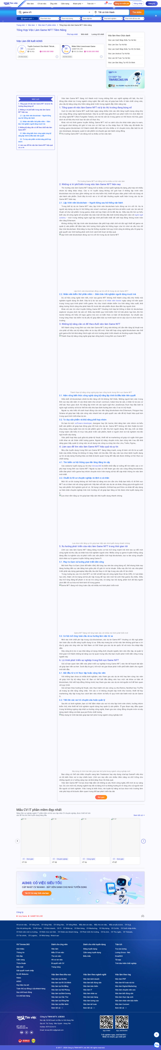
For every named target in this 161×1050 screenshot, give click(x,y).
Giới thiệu (20, 949)
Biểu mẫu (87, 956)
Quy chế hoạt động (24, 992)
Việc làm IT (87, 990)
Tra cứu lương (120, 949)
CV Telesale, (128, 932)
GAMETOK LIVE (77, 49)
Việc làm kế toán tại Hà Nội (119, 58)
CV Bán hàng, (79, 928)
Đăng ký (151, 3)
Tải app (118, 960)
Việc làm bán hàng (90, 997)
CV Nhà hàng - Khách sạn (49, 936)
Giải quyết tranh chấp (25, 970)
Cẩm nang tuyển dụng (92, 952)
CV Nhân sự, (68, 928)
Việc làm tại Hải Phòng (60, 990)
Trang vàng (56, 967)
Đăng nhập (138, 3)
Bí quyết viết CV (57, 963)
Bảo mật (19, 967)
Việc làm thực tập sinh (124, 997)
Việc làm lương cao (91, 1001)
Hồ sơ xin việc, (21, 925)
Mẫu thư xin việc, (100, 925)
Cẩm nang (65, 4)
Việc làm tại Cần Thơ (59, 997)
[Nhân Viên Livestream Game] (66, 49)
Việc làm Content (122, 1004)
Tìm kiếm (137, 12)
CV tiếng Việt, (46, 925)
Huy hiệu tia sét (22, 985)
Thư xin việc (56, 956)
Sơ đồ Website (22, 974)
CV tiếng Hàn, (59, 925)
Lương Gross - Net (122, 952)
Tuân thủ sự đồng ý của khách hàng (30, 989)
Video (18, 978)
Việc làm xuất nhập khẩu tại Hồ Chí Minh (124, 49)
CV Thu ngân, (116, 932)
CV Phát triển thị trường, (89, 932)
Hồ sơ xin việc (57, 960)
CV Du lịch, (105, 932)
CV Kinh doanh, (50, 928)
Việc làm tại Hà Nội (59, 979)
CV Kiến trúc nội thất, (47, 932)
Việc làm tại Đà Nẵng (59, 986)
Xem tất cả (138, 815)
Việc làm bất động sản (92, 983)
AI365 (18, 981)
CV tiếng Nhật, (71, 925)
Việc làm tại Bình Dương (61, 993)
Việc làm (30, 4)
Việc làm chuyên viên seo (125, 990)
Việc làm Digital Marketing (125, 986)
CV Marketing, (92, 928)
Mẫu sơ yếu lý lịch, (116, 925)
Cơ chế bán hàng (23, 996)
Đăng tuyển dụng (90, 949)
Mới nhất (84, 34)
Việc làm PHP (120, 979)
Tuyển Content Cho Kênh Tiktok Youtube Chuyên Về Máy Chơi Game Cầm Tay (42, 46)
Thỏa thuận (21, 963)
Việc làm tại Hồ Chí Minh (61, 983)
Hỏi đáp (19, 956)
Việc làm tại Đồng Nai (60, 1001)
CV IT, (59, 928)
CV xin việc (42, 4)
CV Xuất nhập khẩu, (128, 928)
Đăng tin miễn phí (122, 3)
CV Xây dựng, (104, 928)
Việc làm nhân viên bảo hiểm (126, 1001)
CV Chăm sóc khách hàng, (68, 932)
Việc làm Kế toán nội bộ (124, 983)
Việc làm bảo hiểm (90, 986)
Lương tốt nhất (98, 34)
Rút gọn (101, 797)
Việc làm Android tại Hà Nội (119, 53)
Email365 (119, 956)
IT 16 (84, 862)
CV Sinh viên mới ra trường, (27, 932)
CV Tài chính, (21, 936)
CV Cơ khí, (115, 928)
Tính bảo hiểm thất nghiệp (125, 963)
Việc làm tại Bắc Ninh (59, 1004)
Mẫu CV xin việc (57, 952)
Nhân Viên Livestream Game (83, 46)
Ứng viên (53, 4)
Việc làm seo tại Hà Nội (117, 44)
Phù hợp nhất (72, 34)
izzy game (31, 49)
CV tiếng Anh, (34, 925)
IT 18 (54, 862)
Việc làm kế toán (90, 1004)
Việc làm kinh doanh (91, 979)
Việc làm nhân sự (90, 993)
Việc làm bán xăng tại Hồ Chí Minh (121, 62)
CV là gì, (128, 925)
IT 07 (114, 862)
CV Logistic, (33, 936)
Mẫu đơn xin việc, (86, 925)
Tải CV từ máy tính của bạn (37, 893)
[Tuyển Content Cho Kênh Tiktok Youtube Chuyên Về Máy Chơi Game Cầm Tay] (22, 49)
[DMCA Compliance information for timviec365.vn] (33, 1041)
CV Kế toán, (37, 928)
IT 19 (24, 862)
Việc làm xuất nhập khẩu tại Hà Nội (122, 40)
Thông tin (20, 952)
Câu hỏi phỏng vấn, (23, 928)
